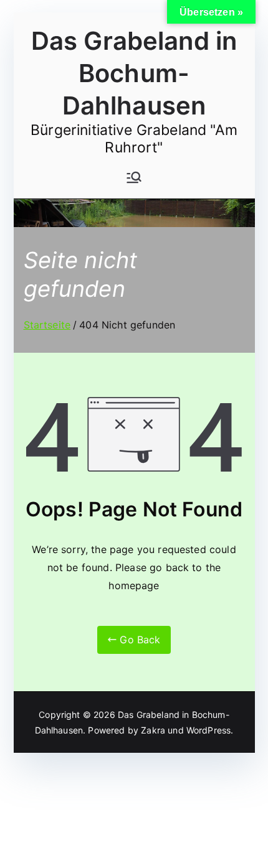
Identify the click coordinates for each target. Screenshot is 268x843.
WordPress (208, 730)
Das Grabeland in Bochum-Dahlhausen (134, 73)
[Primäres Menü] (134, 177)
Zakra (153, 730)
